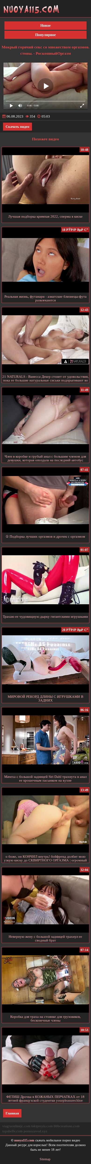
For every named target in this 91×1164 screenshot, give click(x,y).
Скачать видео (17, 126)
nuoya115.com (24, 1140)
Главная (12, 1113)
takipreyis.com (42, 1126)
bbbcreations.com (67, 1126)
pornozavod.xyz (35, 1131)
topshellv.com (12, 1131)
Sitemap (45, 1159)
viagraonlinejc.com (16, 1126)
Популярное (45, 35)
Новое (45, 25)
